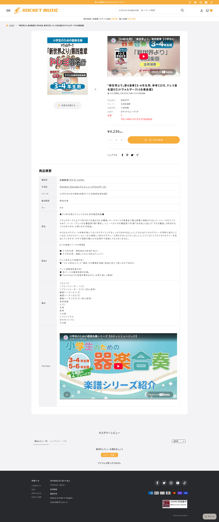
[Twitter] (195, 2)
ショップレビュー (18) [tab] (58, 441)
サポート (35, 481)
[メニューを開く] (8, 10)
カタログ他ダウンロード (59, 502)
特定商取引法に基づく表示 (60, 481)
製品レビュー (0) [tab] (41, 441)
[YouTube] (206, 2)
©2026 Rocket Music (180, 515)
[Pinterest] (127, 155)
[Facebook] (190, 2)
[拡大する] (95, 89)
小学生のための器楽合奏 (129, 10)
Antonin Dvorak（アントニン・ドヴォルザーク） (83, 187)
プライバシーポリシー (58, 485)
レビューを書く (109, 455)
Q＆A (33, 489)
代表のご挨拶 (36, 497)
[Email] (137, 155)
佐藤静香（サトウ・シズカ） (72, 180)
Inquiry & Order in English (61, 498)
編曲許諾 (53, 494)
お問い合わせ (36, 493)
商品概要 (45, 170)
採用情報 (53, 489)
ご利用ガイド (36, 486)
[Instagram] (201, 2)
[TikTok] (211, 2)
